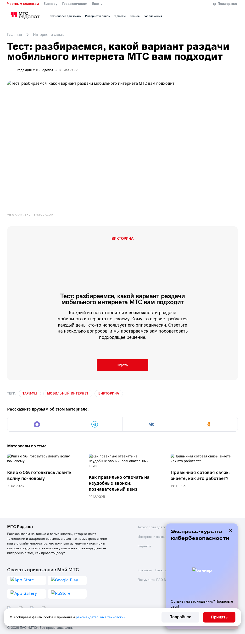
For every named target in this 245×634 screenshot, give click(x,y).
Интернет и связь (97, 16)
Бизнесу (50, 4)
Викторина (108, 393)
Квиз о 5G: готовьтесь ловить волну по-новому (39, 475)
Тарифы (29, 393)
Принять (219, 617)
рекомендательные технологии (100, 617)
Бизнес (134, 16)
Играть (122, 365)
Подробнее (180, 617)
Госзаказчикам (74, 4)
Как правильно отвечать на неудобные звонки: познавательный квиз (119, 483)
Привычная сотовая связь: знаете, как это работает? (200, 475)
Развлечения (153, 16)
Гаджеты (120, 16)
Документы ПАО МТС (154, 580)
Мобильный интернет (67, 393)
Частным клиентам (23, 4)
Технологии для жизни (65, 16)
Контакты (145, 570)
